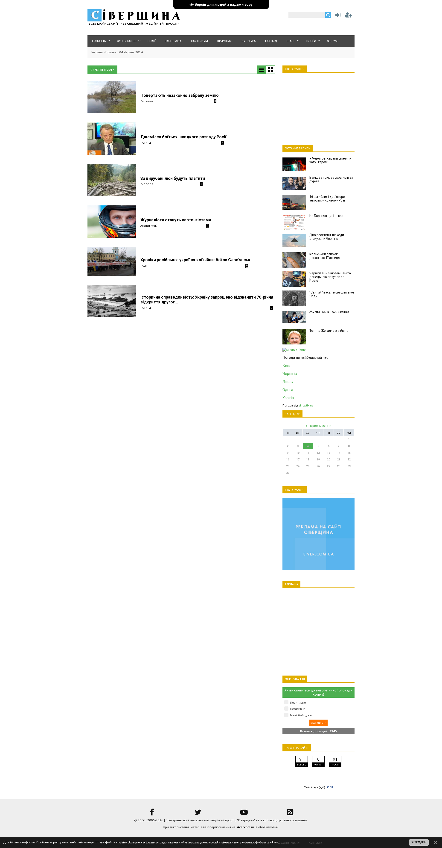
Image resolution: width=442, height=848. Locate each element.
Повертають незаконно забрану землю (179, 95)
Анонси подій (148, 225)
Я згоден (418, 842)
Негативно (297, 709)
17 (298, 459)
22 (349, 459)
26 (318, 466)
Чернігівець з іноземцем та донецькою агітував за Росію (330, 276)
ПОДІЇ (143, 265)
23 (287, 466)
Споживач (146, 101)
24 (298, 466)
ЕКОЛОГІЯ (146, 184)
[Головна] (133, 24)
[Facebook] (152, 813)
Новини (110, 52)
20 (328, 459)
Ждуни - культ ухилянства (329, 311)
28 (338, 466)
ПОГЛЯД (145, 142)
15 (349, 452)
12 (318, 452)
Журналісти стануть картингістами (175, 219)
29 (349, 466)
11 (307, 452)
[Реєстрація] (348, 16)
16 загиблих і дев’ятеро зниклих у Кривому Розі (327, 198)
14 (338, 452)
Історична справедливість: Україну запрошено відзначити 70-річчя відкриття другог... (206, 299)
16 (287, 459)
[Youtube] (244, 813)
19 (318, 459)
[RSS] (290, 813)
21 (338, 459)
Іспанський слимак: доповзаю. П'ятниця (324, 256)
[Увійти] (337, 16)
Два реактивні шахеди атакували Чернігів (326, 236)
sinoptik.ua (306, 405)
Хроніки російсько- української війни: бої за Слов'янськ (195, 259)
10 (298, 452)
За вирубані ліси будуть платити (172, 178)
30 (287, 472)
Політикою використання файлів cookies (247, 842)
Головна (97, 52)
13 (328, 452)
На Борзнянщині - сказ (326, 216)
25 (307, 466)
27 (328, 466)
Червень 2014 (318, 425)
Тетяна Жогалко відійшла (328, 330)
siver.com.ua (245, 827)
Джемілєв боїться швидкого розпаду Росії (183, 136)
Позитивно (298, 703)
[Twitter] (198, 813)
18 (307, 459)
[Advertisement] (318, 106)
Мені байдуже (301, 715)
